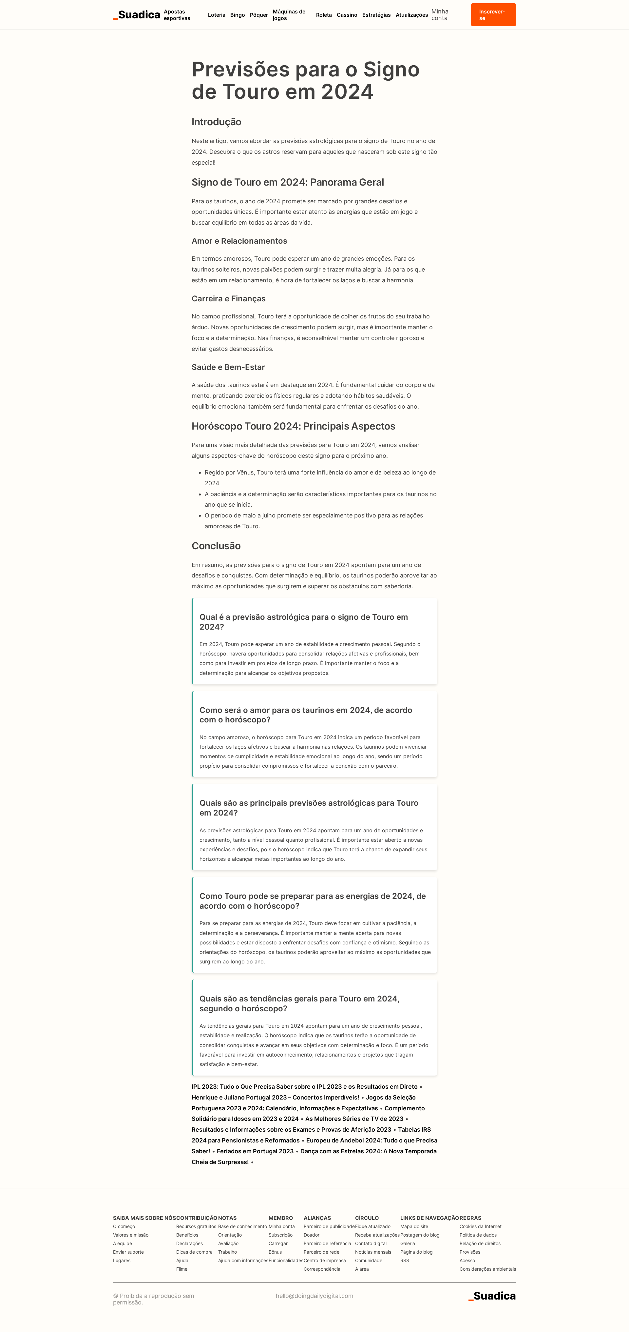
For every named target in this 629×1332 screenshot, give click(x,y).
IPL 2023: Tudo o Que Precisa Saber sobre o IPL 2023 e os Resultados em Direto (305, 1086)
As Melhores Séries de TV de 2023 (354, 1118)
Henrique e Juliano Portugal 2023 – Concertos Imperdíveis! (275, 1097)
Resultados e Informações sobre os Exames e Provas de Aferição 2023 (291, 1129)
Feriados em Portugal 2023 (255, 1151)
